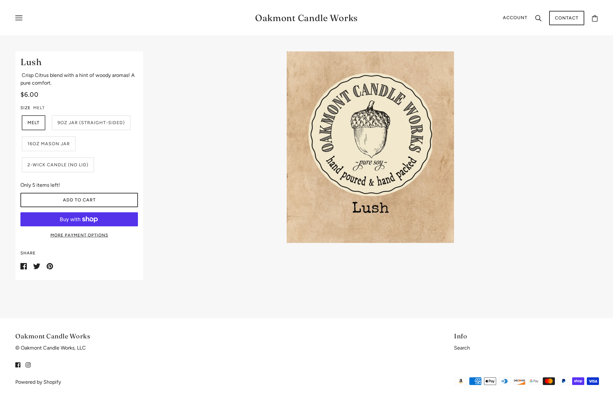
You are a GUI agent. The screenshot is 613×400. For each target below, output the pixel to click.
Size (25, 107)
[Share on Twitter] (37, 265)
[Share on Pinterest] (50, 265)
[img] (18, 364)
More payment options (79, 235)
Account (515, 17)
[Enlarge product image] (370, 147)
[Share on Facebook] (24, 265)
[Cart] (595, 18)
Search (462, 348)
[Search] (538, 18)
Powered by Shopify (38, 382)
